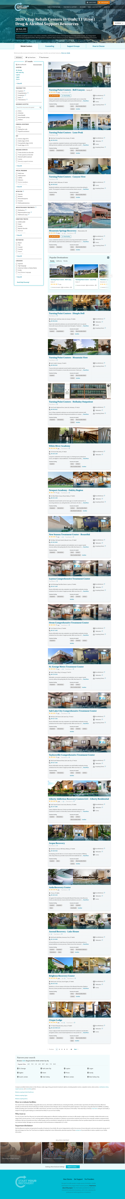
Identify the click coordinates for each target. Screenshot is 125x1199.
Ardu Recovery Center (60, 887)
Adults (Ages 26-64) (23, 141)
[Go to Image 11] (87, 226)
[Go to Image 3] (78, 85)
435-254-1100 (54, 453)
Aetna (19, 111)
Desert (20, 251)
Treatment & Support (70, 7)
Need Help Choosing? (23, 282)
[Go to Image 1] (74, 85)
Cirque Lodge (55, 1020)
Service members (23, 182)
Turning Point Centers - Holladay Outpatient (71, 401)
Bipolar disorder (22, 228)
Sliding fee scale (22, 129)
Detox (19, 97)
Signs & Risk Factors (54, 7)
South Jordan (23, 1077)
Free (19, 127)
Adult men (21, 173)
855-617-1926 (54, 586)
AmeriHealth (21, 115)
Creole (20, 274)
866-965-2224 (55, 236)
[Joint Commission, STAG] (104, 95)
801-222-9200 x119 (55, 1028)
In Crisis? (118, 23)
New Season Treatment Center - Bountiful (69, 534)
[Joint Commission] (104, 182)
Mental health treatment (25, 157)
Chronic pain (21, 233)
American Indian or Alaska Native (27, 268)
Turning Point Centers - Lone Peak (66, 132)
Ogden (18, 79)
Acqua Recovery (57, 843)
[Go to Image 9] (84, 226)
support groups (19, 1089)
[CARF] (104, 584)
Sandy (91, 1073)
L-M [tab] (39, 1064)
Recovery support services (25, 161)
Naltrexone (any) (23, 215)
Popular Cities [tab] (22, 1064)
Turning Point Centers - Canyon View (67, 176)
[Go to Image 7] (84, 85)
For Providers (89, 1179)
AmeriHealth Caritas (24, 117)
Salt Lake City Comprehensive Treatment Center (73, 711)
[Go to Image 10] (86, 226)
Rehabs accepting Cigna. (21, 1095)
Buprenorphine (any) (24, 212)
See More (78, 109)
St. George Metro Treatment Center (66, 666)
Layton (18, 75)
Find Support (104, 2)
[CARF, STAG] (104, 892)
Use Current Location (22, 31)
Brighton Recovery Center (62, 975)
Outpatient (21, 95)
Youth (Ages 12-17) (23, 145)
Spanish (20, 264)
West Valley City (94, 1077)
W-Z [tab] (54, 1064)
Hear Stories (92, 2)
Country (20, 249)
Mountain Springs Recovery (62, 230)
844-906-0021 (55, 95)
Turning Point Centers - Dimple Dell (66, 313)
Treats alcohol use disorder (26, 152)
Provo (68, 1073)
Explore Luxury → (73, 1167)
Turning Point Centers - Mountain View (68, 357)
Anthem (20, 120)
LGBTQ (20, 178)
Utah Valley (46, 1077)
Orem (17, 81)
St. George (19, 70)
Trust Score (94, 1108)
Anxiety (20, 226)
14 (71, 1049)
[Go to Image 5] (81, 85)
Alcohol (20, 196)
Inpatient (20, 91)
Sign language (22, 266)
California (59, 261)
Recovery (83, 7)
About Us (107, 7)
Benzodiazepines (23, 198)
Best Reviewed (44, 57)
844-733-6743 (54, 674)
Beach (20, 243)
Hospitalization (22, 93)
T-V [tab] (51, 1064)
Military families (22, 184)
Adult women (22, 175)
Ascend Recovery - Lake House (64, 931)
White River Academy (59, 446)
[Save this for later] (108, 64)
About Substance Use (94, 7)
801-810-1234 (54, 895)
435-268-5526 (54, 851)
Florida (65, 261)
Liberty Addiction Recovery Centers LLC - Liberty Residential (79, 799)
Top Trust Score (31, 57)
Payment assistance (23, 131)
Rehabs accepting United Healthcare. (24, 1092)
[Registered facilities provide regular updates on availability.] (105, 104)
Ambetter (20, 113)
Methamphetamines (24, 203)
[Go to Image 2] (76, 85)
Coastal (20, 247)
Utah (23, 1061)
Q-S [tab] (47, 1064)
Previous (51, 1049)
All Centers (19, 57)
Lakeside (20, 254)
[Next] (107, 74)
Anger (20, 224)
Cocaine (20, 201)
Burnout (20, 231)
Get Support (78, 1179)
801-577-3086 (54, 806)
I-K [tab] (36, 1064)
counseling (28, 1089)
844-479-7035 (54, 983)
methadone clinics (104, 1087)
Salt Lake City (20, 72)
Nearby (52, 261)
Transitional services (24, 163)
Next (75, 1049)
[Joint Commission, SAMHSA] (104, 236)
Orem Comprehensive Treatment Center (69, 622)
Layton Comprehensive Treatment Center (69, 578)
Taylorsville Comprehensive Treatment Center (72, 755)
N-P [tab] (43, 1064)
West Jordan (70, 1077)
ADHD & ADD (21, 222)
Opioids (20, 194)
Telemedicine (22, 100)
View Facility (67, 95)
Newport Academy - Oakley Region (66, 490)
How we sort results (37, 64)
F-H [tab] (32, 1064)
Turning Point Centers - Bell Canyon (67, 90)
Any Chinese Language (24, 272)
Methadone (21, 210)
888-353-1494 (54, 498)
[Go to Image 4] (79, 85)
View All (19, 83)
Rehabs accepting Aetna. (21, 1098)
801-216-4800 (54, 939)
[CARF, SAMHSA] (104, 539)
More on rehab (65, 53)
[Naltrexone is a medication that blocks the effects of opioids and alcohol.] (28, 214)
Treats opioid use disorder (25, 155)
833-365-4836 (54, 542)
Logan (17, 77)
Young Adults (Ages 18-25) (25, 143)
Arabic (20, 270)
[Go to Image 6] (82, 85)
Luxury (20, 159)
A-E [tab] (29, 1064)
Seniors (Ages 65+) (23, 139)
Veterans (20, 180)
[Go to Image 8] (82, 226)
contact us (78, 1130)
